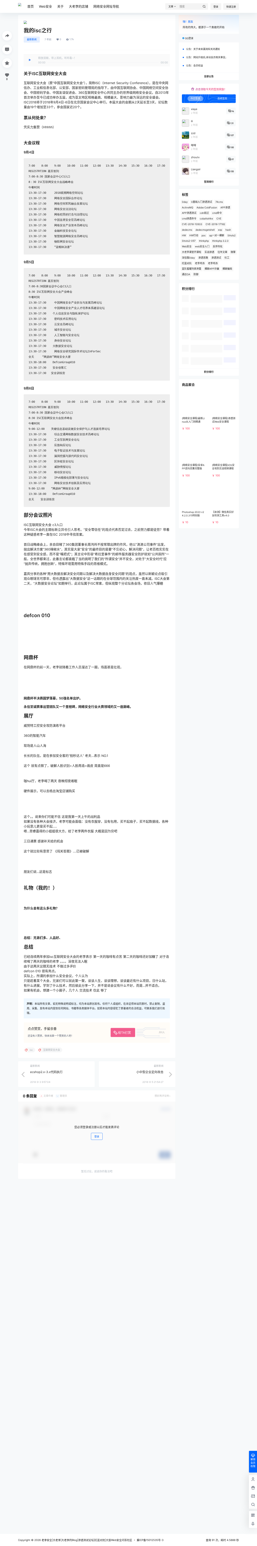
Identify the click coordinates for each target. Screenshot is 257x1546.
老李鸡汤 (200, 263)
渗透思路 (203, 257)
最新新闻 (32, 39)
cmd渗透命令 (189, 218)
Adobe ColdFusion (207, 207)
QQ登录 (189, 38)
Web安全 (45, 6)
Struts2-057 (189, 240)
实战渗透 (209, 252)
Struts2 (231, 235)
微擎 (233, 252)
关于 (60, 6)
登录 (215, 6)
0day (185, 201)
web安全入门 (202, 246)
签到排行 (209, 181)
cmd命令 (217, 212)
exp (220, 229)
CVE (218, 218)
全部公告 (209, 76)
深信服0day (188, 257)
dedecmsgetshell (205, 229)
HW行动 (193, 235)
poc (204, 235)
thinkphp (204, 240)
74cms (219, 201)
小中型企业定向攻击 (149, 1072)
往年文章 (222, 252)
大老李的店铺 (78, 6)
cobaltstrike (206, 218)
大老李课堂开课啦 (191, 252)
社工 (226, 257)
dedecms (187, 229)
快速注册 (231, 6)
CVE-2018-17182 (215, 224)
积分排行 (209, 371)
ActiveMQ (187, 207)
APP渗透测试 (189, 212)
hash (228, 229)
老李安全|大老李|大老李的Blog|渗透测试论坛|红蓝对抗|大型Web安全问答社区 (86, 1540)
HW (184, 235)
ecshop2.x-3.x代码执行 (46, 1072)
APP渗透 (225, 207)
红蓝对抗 (187, 263)
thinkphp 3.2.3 (220, 240)
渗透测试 (216, 257)
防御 (196, 274)
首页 (30, 6)
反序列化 (217, 246)
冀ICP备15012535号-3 (150, 1540)
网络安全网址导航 (106, 6)
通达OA (186, 274)
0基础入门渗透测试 (201, 201)
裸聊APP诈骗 (212, 268)
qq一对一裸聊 (216, 235)
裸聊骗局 (227, 268)
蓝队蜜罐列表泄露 (191, 268)
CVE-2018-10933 (192, 224)
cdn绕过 (204, 212)
